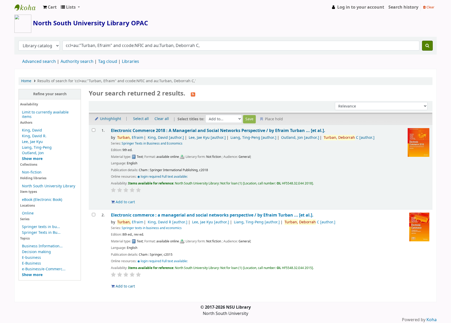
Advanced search (39, 61)
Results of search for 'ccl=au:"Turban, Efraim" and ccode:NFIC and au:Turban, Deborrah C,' (116, 81)
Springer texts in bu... (41, 227)
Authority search (77, 61)
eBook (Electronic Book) (42, 199)
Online (28, 213)
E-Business (31, 263)
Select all (141, 119)
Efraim (130, 137)
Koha (431, 320)
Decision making (36, 252)
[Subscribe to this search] (193, 94)
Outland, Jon (33, 153)
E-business (31, 257)
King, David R (167, 222)
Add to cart (125, 202)
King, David (32, 130)
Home (26, 81)
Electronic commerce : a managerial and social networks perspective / (212, 215)
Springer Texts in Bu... (41, 232)
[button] (50, 7)
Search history (403, 7)
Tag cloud (107, 61)
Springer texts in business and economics (152, 228)
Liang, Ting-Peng (37, 147)
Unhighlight (110, 119)
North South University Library (28, 7)
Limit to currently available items (45, 114)
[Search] (427, 46)
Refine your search (50, 94)
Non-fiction (31, 172)
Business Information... (42, 246)
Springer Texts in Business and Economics (152, 143)
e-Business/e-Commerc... (44, 269)
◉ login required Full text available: (162, 176)
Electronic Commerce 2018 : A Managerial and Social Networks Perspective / (218, 130)
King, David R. (34, 136)
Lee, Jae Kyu (32, 142)
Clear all (162, 119)
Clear (430, 7)
